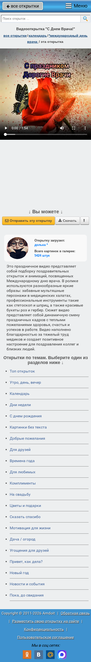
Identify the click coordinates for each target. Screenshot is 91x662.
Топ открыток (22, 371)
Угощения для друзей (29, 550)
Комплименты (23, 483)
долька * (41, 245)
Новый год (19, 572)
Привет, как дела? (26, 561)
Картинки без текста (28, 427)
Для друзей (20, 449)
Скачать (67, 221)
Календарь (38, 35)
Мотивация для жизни (30, 528)
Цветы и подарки (25, 505)
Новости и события (27, 584)
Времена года (22, 460)
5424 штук (42, 255)
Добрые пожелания (27, 438)
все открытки (23, 6)
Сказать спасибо (25, 516)
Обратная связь (75, 613)
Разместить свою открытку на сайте (45, 621)
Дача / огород (22, 539)
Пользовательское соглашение (45, 637)
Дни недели (20, 404)
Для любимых (22, 472)
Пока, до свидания (27, 595)
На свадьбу (20, 494)
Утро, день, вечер (25, 382)
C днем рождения (26, 416)
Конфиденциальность (44, 629)
